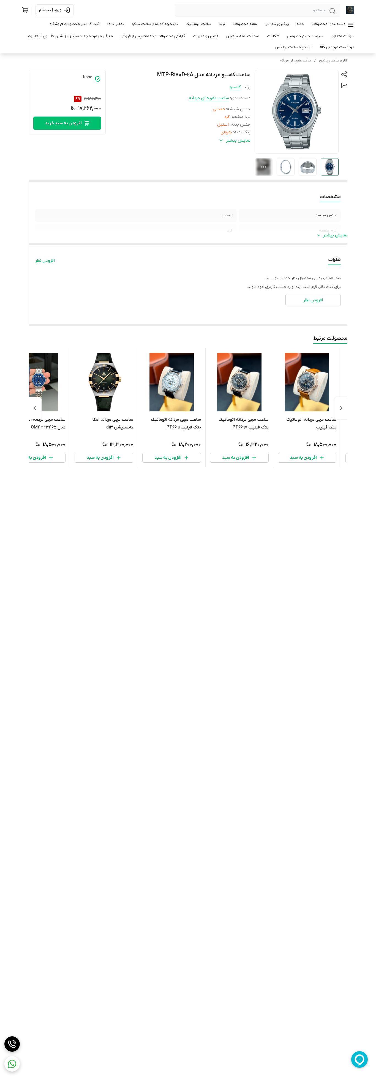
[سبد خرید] (25, 10)
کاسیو (235, 87)
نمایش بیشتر (335, 235)
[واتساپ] (12, 1064)
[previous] (341, 408)
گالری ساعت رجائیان (333, 60)
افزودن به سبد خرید (63, 123)
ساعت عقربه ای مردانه (295, 60)
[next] (35, 408)
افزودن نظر (45, 260)
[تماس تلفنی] (12, 1044)
